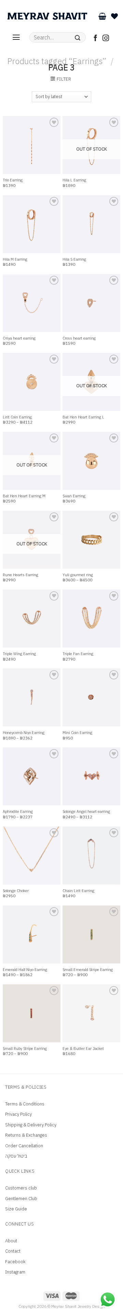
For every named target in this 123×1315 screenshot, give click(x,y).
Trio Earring (13, 180)
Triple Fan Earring (78, 653)
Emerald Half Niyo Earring (25, 969)
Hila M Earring (15, 259)
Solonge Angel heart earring (86, 811)
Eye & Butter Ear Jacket (83, 1048)
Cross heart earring (79, 338)
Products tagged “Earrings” (56, 61)
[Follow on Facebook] (95, 38)
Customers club (21, 1188)
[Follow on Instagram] (105, 38)
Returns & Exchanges (26, 1135)
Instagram (15, 1272)
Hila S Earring (74, 259)
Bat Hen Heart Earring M (24, 496)
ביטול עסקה (16, 1156)
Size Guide (16, 1209)
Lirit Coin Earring (17, 417)
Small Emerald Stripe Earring (88, 969)
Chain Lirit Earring (78, 890)
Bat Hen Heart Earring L (83, 417)
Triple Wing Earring (19, 653)
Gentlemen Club (21, 1198)
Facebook (15, 1262)
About (11, 1241)
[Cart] (102, 16)
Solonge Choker (16, 890)
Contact (12, 1251)
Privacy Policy (18, 1114)
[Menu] (16, 37)
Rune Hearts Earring (20, 574)
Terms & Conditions (24, 1104)
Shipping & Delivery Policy (30, 1125)
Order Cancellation (24, 1146)
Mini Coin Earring (77, 732)
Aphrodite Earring (18, 811)
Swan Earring (74, 496)
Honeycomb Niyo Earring (23, 732)
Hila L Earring (74, 180)
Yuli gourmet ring (78, 574)
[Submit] (77, 37)
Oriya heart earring (19, 338)
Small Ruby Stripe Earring (25, 1048)
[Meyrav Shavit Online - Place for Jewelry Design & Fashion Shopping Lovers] (47, 16)
